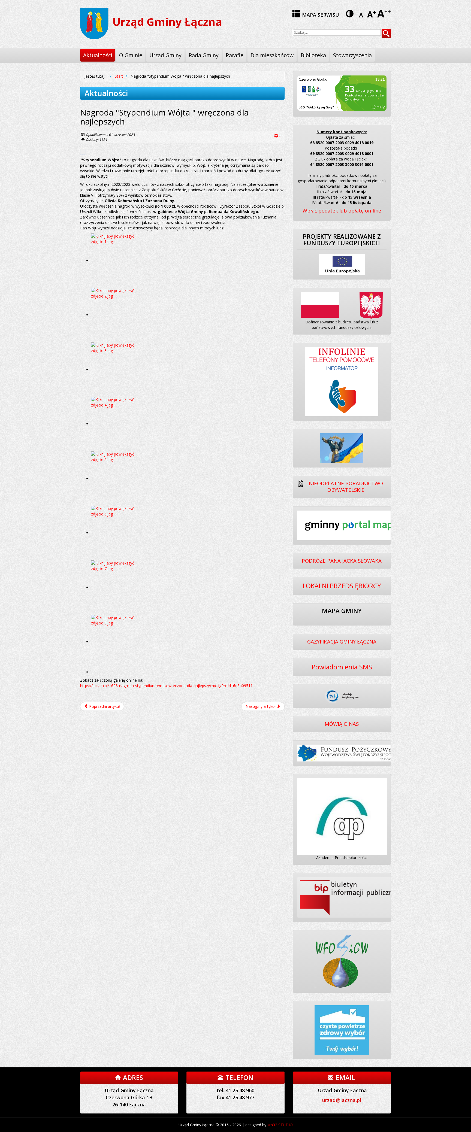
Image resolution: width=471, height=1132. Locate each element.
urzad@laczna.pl (341, 1100)
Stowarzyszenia (352, 55)
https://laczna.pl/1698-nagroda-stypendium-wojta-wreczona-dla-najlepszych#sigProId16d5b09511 (166, 685)
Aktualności (97, 55)
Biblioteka (313, 55)
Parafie (234, 55)
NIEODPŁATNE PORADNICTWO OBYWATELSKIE (346, 486)
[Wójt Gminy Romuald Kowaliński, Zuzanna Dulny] (118, 641)
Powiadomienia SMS (342, 666)
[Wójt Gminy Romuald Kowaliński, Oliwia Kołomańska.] (118, 369)
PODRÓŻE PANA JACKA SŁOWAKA (342, 560)
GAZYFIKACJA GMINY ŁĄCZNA (341, 641)
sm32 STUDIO (280, 1124)
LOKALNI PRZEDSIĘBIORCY (342, 585)
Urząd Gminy (165, 55)
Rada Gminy (204, 55)
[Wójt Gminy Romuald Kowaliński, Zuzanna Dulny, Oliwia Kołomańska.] (118, 260)
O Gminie (130, 55)
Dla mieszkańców (272, 55)
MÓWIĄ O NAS (342, 723)
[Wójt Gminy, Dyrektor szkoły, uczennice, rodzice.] (118, 314)
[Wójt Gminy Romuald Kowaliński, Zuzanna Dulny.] (118, 478)
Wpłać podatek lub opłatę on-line (342, 210)
